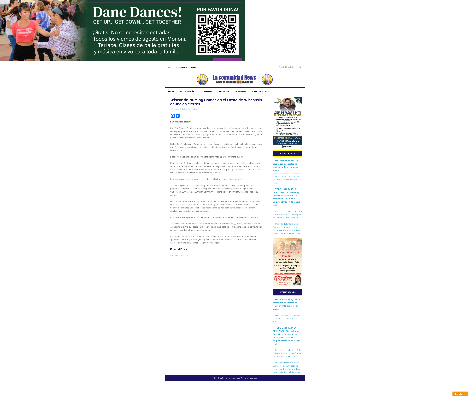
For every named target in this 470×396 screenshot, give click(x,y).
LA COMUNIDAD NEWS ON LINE (235, 79)
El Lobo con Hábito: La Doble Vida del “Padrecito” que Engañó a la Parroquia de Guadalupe (287, 214)
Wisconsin (184, 255)
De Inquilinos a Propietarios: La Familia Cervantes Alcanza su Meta (287, 179)
